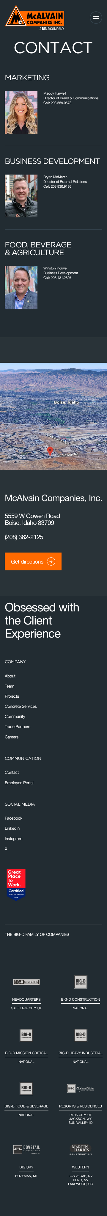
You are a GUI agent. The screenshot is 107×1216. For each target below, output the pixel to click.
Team (9, 686)
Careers (11, 737)
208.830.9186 (61, 186)
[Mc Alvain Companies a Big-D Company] (34, 17)
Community (15, 716)
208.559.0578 (61, 103)
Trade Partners (17, 726)
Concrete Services (21, 706)
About (10, 676)
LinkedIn (12, 828)
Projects (12, 696)
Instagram (13, 838)
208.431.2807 (61, 278)
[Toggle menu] (96, 17)
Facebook (13, 818)
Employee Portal (19, 782)
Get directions (27, 561)
